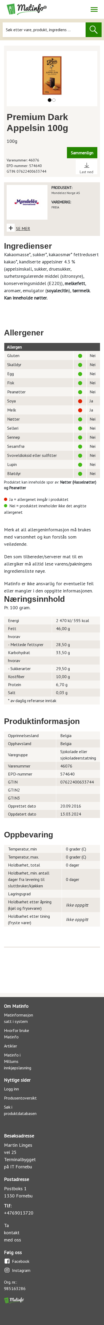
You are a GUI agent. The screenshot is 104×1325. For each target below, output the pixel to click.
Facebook (20, 1261)
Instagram (21, 1270)
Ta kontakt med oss (12, 1232)
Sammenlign (82, 152)
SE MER (23, 228)
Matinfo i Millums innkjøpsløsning (17, 1061)
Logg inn (11, 1088)
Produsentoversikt (20, 1098)
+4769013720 (18, 1213)
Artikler (10, 1046)
